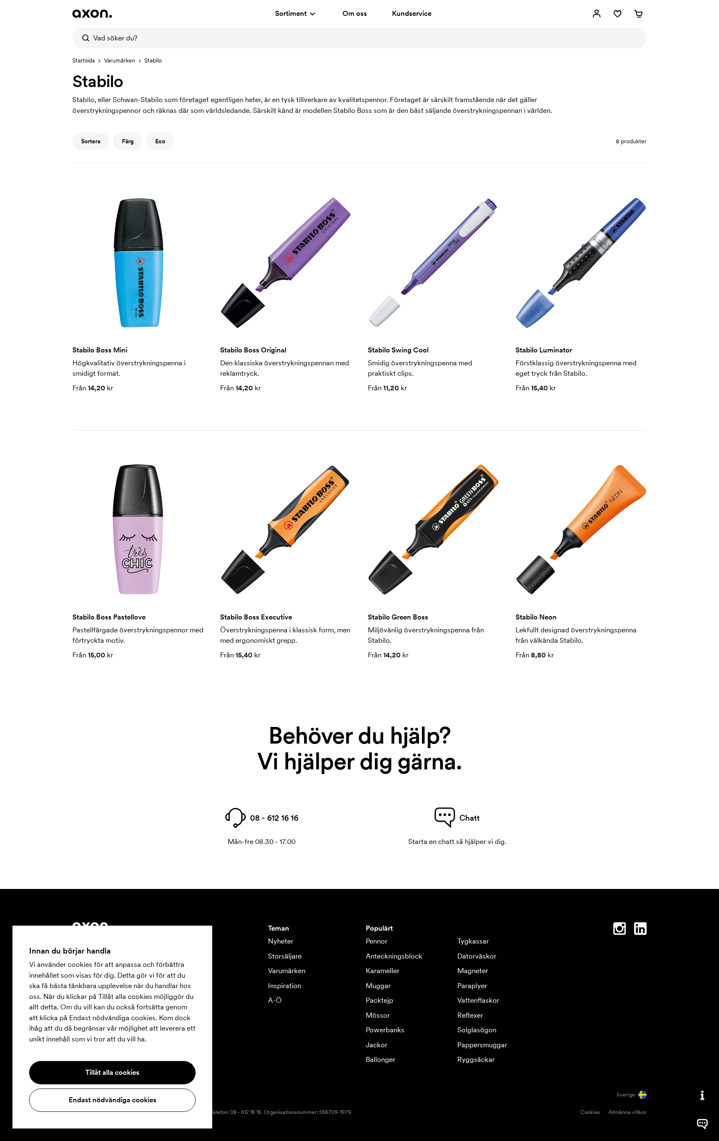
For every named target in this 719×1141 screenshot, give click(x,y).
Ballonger (380, 1059)
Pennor (376, 941)
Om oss (354, 13)
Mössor (378, 1015)
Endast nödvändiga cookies (112, 1099)
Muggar (378, 985)
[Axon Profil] (92, 14)
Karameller (382, 970)
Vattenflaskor (478, 1000)
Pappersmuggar (482, 1044)
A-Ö (275, 1000)
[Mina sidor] (596, 13)
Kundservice (411, 13)
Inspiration (284, 985)
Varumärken (119, 60)
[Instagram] (619, 930)
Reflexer (470, 1015)
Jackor (376, 1044)
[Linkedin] (640, 930)
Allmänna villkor (627, 1112)
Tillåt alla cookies (112, 1072)
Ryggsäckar (476, 1059)
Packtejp (379, 1000)
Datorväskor (476, 956)
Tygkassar (473, 941)
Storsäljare (285, 956)
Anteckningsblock (394, 956)
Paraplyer (472, 985)
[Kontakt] (702, 1095)
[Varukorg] (638, 13)
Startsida (83, 60)
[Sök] (82, 37)
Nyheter (280, 941)
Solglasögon (476, 1029)
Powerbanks (385, 1029)
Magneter (472, 970)
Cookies (590, 1112)
